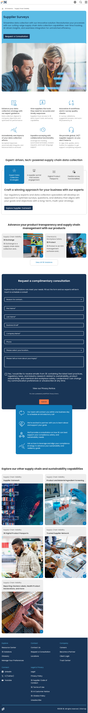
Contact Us (35, 647)
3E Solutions (9, 8)
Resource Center (9, 647)
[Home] (2, 8)
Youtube (8, 680)
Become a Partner (67, 652)
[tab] (14, 174)
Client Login (64, 656)
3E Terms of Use (37, 687)
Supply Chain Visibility (22, 8)
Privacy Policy (36, 676)
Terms (56, 394)
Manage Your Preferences (13, 660)
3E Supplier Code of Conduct (39, 681)
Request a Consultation (16, 36)
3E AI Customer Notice (40, 691)
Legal (33, 671)
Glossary (5, 656)
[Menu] (85, 2)
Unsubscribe (36, 700)
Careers (63, 647)
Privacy (52, 394)
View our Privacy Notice (44, 388)
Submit (44, 402)
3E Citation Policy (38, 696)
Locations (35, 656)
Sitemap (83, 709)
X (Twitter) (9, 676)
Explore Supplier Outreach (18, 208)
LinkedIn (8, 671)
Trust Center (65, 660)
